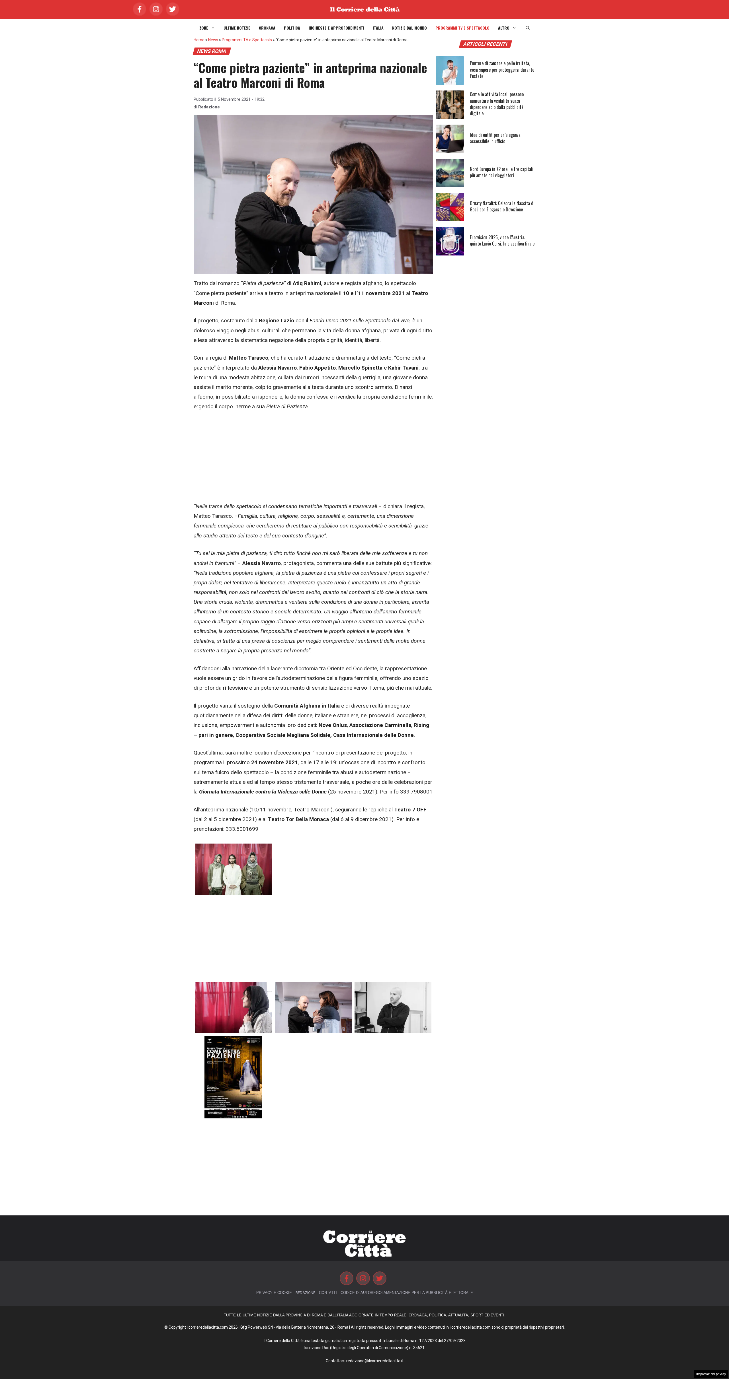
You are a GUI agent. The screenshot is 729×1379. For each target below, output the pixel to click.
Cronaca (267, 28)
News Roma (211, 51)
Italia (378, 28)
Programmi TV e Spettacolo (462, 28)
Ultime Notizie (237, 28)
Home (199, 40)
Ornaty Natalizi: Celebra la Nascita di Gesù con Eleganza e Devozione (502, 206)
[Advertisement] (313, 459)
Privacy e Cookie (274, 1293)
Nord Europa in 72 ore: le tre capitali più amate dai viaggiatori (501, 172)
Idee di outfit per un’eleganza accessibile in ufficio (495, 138)
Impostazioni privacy (711, 1374)
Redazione (209, 107)
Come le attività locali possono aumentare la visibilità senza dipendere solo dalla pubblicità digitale (497, 104)
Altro (503, 28)
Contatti (328, 1293)
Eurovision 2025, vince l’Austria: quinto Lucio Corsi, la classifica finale (502, 240)
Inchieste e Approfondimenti (336, 28)
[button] (527, 28)
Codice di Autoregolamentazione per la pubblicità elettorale (407, 1293)
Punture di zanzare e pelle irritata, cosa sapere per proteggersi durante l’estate (502, 69)
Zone (203, 28)
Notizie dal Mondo (409, 28)
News (213, 40)
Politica (292, 28)
